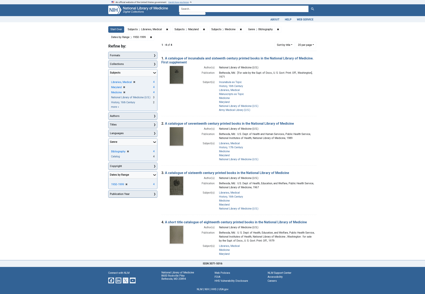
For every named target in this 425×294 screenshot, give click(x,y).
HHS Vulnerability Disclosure (231, 280)
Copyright (116, 166)
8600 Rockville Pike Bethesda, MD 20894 (173, 277)
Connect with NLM (118, 272)
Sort (283, 44)
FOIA (217, 276)
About (275, 19)
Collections (117, 64)
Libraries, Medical (229, 90)
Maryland (224, 102)
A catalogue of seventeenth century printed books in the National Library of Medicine (229, 124)
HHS (213, 289)
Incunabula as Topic (230, 82)
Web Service (305, 19)
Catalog (115, 156)
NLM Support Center (279, 272)
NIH (207, 289)
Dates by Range (119, 174)
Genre (113, 141)
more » (115, 106)
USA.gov (223, 289)
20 (305, 44)
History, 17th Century (231, 147)
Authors (115, 116)
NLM (199, 289)
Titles (113, 124)
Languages (117, 133)
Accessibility (275, 276)
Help (288, 19)
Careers (272, 280)
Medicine (224, 98)
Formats (115, 55)
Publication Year (120, 194)
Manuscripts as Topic (231, 94)
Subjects (115, 72)
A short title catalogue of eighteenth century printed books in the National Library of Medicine (236, 222)
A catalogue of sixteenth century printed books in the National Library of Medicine (227, 173)
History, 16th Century (231, 86)
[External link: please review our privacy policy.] (111, 280)
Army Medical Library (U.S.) (234, 110)
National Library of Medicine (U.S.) (238, 106)
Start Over (116, 29)
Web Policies (222, 272)
